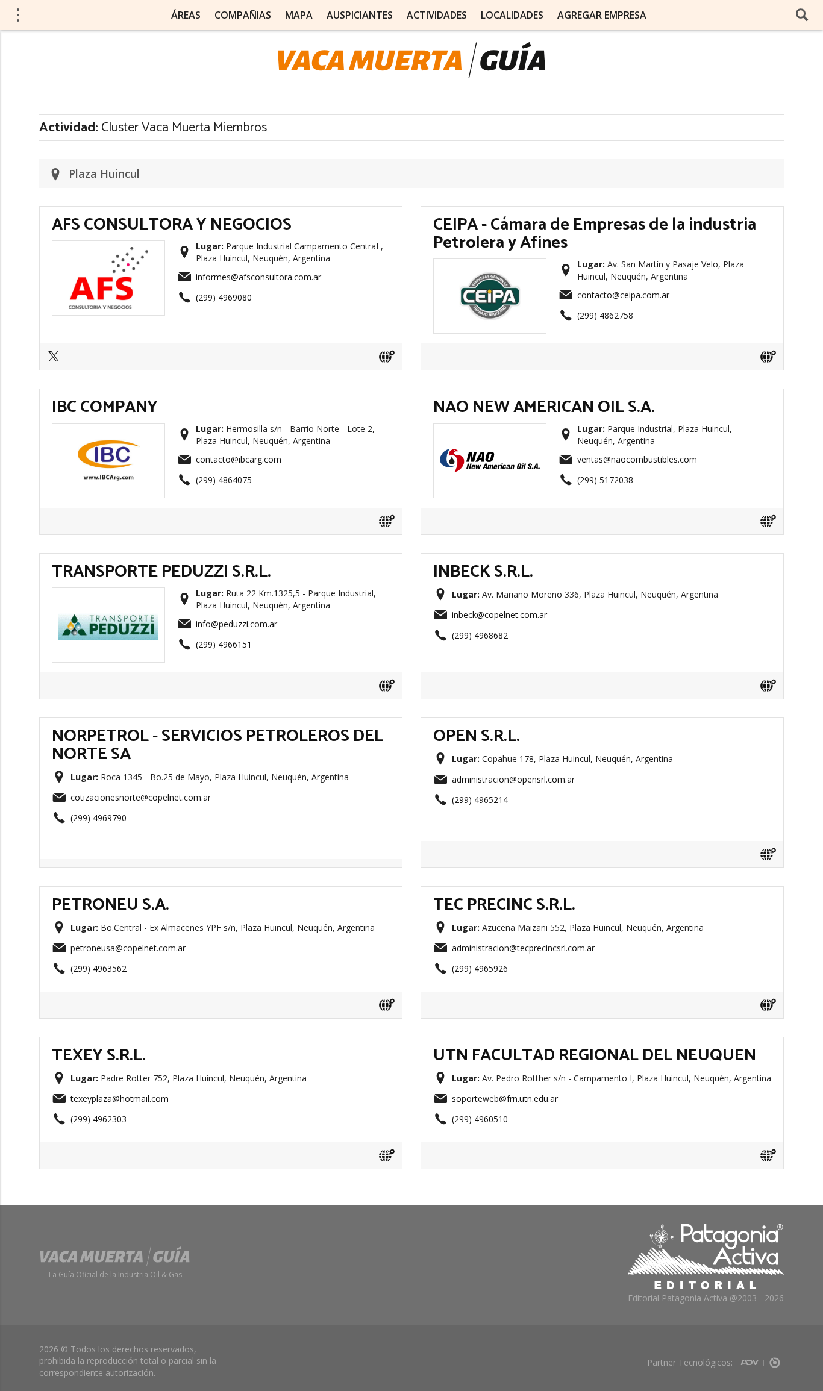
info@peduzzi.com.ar (236, 624)
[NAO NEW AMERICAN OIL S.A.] (490, 433)
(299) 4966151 (224, 644)
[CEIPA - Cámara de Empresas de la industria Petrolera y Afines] (490, 268)
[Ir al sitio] (387, 357)
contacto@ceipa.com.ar (623, 295)
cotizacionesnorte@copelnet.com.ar (140, 797)
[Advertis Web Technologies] (752, 1359)
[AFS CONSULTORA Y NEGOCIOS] (108, 250)
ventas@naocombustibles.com (637, 459)
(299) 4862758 (605, 315)
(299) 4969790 (98, 818)
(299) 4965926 (480, 968)
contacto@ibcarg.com (238, 459)
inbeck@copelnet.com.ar (499, 614)
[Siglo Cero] (775, 1359)
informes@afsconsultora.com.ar (258, 277)
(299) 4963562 (98, 968)
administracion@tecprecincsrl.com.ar (523, 948)
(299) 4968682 (480, 635)
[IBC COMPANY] (108, 433)
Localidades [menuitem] (512, 15)
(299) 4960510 (480, 1119)
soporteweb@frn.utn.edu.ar (505, 1098)
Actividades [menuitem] (437, 15)
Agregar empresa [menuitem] (601, 15)
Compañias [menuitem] (242, 15)
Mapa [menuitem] (299, 15)
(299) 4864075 (224, 480)
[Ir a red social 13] (56, 360)
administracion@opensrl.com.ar (513, 779)
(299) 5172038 (605, 480)
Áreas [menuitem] (186, 15)
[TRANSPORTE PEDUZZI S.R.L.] (108, 597)
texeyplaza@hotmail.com (119, 1098)
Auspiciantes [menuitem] (360, 15)
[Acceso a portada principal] (411, 60)
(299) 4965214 (480, 799)
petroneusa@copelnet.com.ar (128, 948)
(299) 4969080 (224, 297)
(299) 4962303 (98, 1119)
